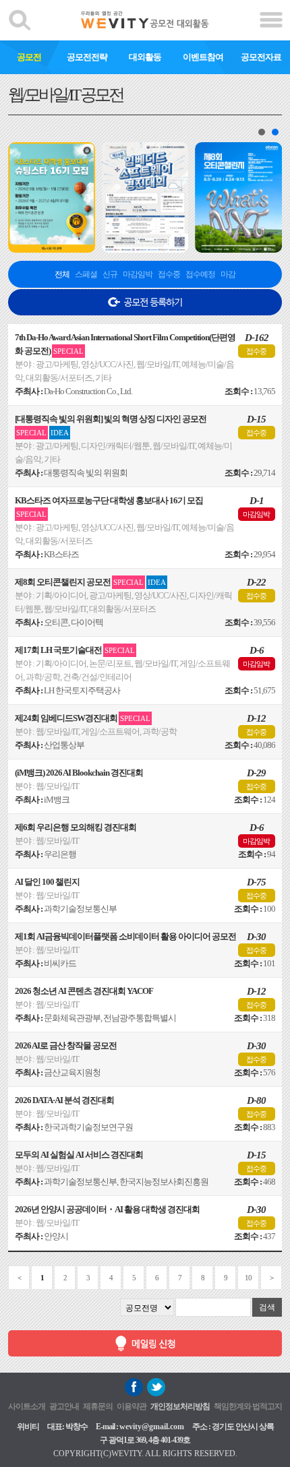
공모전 (29, 57)
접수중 (169, 274)
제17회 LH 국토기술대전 (75, 650)
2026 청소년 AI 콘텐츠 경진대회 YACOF (84, 991)
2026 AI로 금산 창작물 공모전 (66, 1045)
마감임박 (137, 274)
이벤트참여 (203, 57)
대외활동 (145, 57)
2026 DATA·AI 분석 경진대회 (64, 1100)
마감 (228, 274)
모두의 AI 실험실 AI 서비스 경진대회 (79, 1155)
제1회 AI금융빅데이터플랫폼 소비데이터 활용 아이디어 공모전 (125, 936)
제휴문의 (98, 1406)
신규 (110, 274)
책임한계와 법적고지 (248, 1406)
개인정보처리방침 (180, 1406)
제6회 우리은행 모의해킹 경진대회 (75, 827)
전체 (62, 274)
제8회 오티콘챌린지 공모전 (90, 582)
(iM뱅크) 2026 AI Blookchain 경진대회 (79, 773)
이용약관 (131, 1406)
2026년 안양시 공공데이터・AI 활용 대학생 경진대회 (107, 1209)
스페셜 (86, 274)
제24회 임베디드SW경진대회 (82, 718)
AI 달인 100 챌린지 (47, 882)
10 (248, 1278)
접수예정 (200, 274)
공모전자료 (261, 57)
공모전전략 (87, 57)
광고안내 (64, 1406)
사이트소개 (26, 1406)
